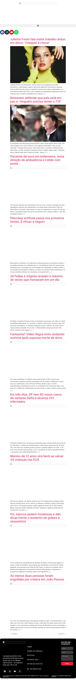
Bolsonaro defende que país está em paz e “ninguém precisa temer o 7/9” (35, 99)
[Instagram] (7, 32)
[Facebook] (2, 32)
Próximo (62, 634)
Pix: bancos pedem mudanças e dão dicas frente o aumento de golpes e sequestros (35, 517)
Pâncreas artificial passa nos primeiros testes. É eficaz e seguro (37, 219)
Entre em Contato (35, 664)
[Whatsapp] (16, 32)
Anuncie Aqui (32, 660)
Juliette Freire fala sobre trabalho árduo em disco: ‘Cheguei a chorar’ (37, 41)
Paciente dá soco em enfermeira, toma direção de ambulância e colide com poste (37, 160)
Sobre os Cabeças (34, 651)
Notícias (30, 655)
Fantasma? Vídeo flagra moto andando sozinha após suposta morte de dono (37, 336)
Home (29, 647)
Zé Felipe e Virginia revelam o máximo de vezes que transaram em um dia (36, 277)
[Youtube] (11, 32)
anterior (14, 634)
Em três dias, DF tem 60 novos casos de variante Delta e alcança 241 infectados (36, 398)
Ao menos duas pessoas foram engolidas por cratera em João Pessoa (37, 577)
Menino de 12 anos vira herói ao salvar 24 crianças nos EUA (36, 457)
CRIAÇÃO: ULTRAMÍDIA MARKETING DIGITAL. (61, 676)
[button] (38, 25)
